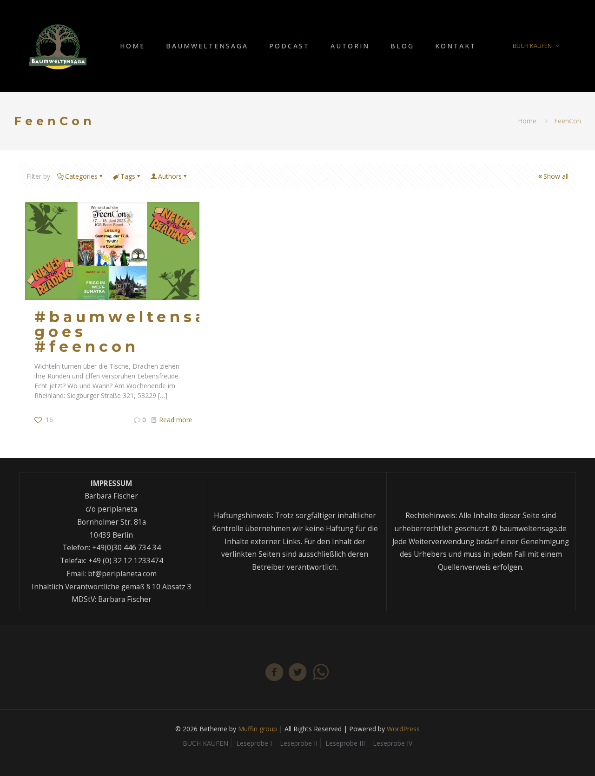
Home (527, 120)
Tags (127, 176)
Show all (556, 176)
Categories (81, 176)
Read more (175, 419)
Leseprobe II (298, 743)
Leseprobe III (345, 743)
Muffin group (257, 728)
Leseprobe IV (392, 743)
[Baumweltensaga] (57, 46)
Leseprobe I (254, 743)
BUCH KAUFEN (532, 45)
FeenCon (567, 120)
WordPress (403, 728)
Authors (170, 176)
